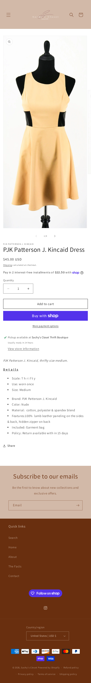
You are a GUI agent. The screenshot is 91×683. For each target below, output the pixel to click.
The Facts (14, 566)
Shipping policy (68, 674)
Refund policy (71, 667)
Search (13, 538)
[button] (8, 15)
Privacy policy (26, 674)
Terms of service (46, 674)
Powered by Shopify (49, 667)
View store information (23, 349)
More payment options (46, 326)
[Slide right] (54, 236)
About (12, 557)
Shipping (7, 265)
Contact (13, 576)
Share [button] (11, 446)
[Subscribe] (77, 505)
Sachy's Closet (29, 667)
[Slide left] (36, 236)
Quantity (8, 280)
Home (12, 547)
